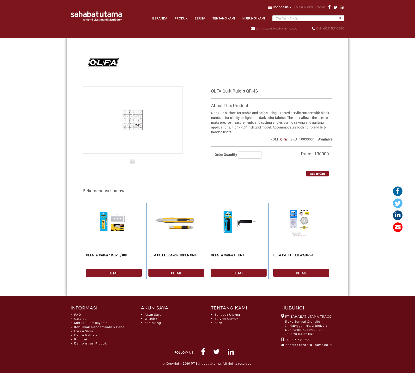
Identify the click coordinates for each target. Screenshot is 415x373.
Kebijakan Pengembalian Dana (99, 327)
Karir (218, 322)
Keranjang (153, 322)
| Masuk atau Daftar (310, 7)
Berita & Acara (86, 335)
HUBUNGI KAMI (253, 18)
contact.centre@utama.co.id (277, 28)
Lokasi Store (83, 331)
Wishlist (151, 318)
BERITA (200, 18)
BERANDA (159, 18)
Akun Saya (153, 314)
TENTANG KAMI (224, 18)
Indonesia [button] (281, 7)
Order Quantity (226, 154)
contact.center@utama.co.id (309, 344)
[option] (114, 243)
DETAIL (114, 273)
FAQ (77, 314)
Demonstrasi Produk (90, 343)
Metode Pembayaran (91, 322)
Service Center (226, 318)
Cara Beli (81, 318)
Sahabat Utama (227, 314)
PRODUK (181, 18)
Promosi (80, 339)
